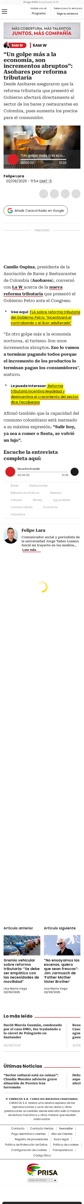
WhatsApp (75, 193)
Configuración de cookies (29, 1150)
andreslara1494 (32, 176)
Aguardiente (61, 500)
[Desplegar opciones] (73, 159)
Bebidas (56, 493)
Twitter (54, 193)
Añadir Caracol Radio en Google (39, 210)
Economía (50, 507)
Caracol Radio (22, 12)
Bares (15, 485)
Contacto (17, 1128)
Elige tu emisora (67, 13)
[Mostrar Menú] (4, 11)
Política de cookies (66, 1145)
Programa (38, 13)
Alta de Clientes (62, 1134)
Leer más (29, 549)
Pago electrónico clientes (28, 1134)
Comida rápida (21, 507)
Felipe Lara (14, 176)
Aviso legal (61, 1139)
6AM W (40, 45)
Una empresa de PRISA (42, 1169)
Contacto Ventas (42, 1128)
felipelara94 (27, 176)
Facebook (43, 193)
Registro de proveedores (31, 1139)
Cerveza (16, 500)
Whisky (37, 500)
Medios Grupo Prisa (42, 1180)
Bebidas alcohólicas (25, 493)
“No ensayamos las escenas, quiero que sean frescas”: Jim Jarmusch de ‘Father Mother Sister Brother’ (62, 971)
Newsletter (66, 1128)
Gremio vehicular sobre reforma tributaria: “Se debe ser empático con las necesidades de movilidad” (22, 971)
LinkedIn (65, 193)
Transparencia (62, 1150)
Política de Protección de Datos (26, 1145)
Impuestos (18, 514)
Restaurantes (38, 485)
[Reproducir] (13, 159)
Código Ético (42, 1155)
